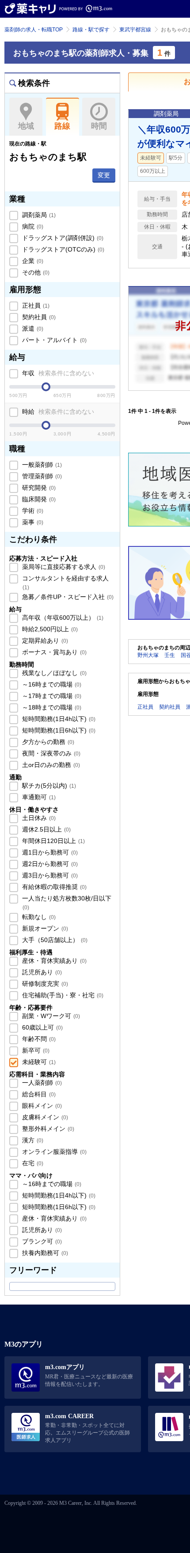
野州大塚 (148, 655)
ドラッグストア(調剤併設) (61, 237)
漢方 (31, 1140)
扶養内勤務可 (44, 1252)
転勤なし (38, 916)
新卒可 (34, 1050)
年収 (57, 373)
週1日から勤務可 (49, 852)
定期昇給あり (44, 640)
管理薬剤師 (41, 476)
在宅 (31, 1163)
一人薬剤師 (41, 1082)
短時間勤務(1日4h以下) (57, 718)
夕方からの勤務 (47, 741)
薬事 (31, 522)
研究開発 (38, 487)
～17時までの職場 (50, 695)
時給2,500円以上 (49, 629)
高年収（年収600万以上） (61, 617)
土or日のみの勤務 (50, 764)
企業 (31, 260)
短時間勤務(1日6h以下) (57, 730)
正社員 (34, 305)
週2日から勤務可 (49, 863)
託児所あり (41, 972)
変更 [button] (104, 175)
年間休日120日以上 (52, 840)
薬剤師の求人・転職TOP (33, 30)
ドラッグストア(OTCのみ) (62, 249)
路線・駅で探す (91, 30)
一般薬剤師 (41, 464)
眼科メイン (41, 1105)
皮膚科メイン (44, 1117)
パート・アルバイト (53, 339)
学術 (31, 510)
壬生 (169, 655)
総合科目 (38, 1094)
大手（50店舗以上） (53, 939)
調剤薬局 (38, 214)
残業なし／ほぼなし (53, 672)
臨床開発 (38, 499)
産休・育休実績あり (53, 960)
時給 (57, 411)
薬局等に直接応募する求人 (62, 566)
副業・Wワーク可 (50, 1015)
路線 (62, 126)
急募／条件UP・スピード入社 (67, 596)
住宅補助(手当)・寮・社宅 (61, 995)
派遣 (31, 328)
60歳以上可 (41, 1027)
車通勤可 (38, 797)
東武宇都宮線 (135, 30)
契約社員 (38, 317)
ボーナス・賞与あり (53, 652)
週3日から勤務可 (49, 875)
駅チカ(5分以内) (48, 785)
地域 (26, 126)
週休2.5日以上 (45, 829)
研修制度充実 (44, 983)
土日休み (38, 817)
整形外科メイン (47, 1128)
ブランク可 (41, 1241)
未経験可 (38, 1061)
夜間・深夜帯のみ (50, 753)
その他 (34, 272)
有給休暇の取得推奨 (53, 886)
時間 (99, 126)
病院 (31, 226)
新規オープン (44, 928)
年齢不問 (38, 1038)
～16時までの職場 (50, 684)
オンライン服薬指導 (53, 1151)
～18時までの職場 (50, 707)
